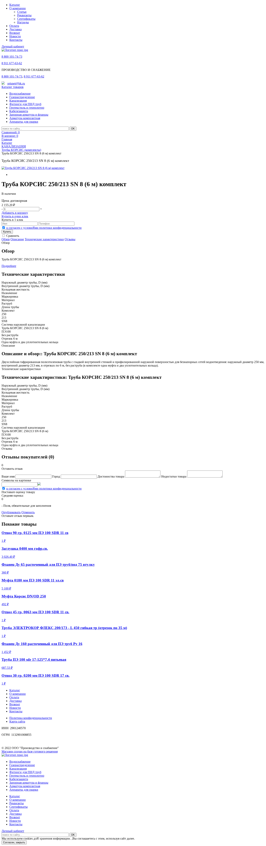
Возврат (14, 32)
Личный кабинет (13, 46)
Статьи (21, 11)
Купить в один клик (15, 216)
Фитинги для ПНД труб (25, 104)
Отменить (28, 512)
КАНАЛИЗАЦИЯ (14, 146)
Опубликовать (11, 512)
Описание (17, 239)
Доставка (15, 29)
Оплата (14, 25)
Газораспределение (22, 97)
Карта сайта (17, 721)
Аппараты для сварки (23, 121)
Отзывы (70, 239)
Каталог (14, 4)
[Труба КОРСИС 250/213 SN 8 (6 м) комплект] (33, 168)
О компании (17, 8)
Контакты (15, 39)
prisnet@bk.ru (16, 83)
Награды (23, 22)
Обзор (6, 239)
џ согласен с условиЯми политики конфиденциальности (44, 227)
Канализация (18, 100)
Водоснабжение (20, 93)
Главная (7, 139)
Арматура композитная (24, 118)
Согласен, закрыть (14, 842)
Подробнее (9, 266)
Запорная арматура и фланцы (28, 114)
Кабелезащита (18, 111)
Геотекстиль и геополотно (26, 107)
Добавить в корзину (15, 212)
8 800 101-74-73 (12, 56)
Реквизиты (24, 15)
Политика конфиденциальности (30, 718)
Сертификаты (26, 18)
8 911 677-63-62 (12, 63)
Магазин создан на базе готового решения (30, 751)
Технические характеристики (44, 239)
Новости (15, 36)
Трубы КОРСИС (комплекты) (21, 150)
